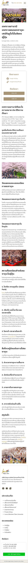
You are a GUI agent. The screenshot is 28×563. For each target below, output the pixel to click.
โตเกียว (3, 293)
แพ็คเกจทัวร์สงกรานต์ (10, 507)
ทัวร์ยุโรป (6, 530)
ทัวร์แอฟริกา (7, 532)
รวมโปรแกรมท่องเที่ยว (10, 501)
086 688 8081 (18, 3)
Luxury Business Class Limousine (13, 514)
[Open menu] (24, 3)
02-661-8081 (13, 544)
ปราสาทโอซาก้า (12, 337)
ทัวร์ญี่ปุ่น (23, 437)
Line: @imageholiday (14, 554)
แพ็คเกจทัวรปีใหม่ (9, 505)
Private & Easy (8, 512)
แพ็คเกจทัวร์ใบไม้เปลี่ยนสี (10, 503)
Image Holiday (6, 41)
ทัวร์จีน (6, 528)
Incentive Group (9, 510)
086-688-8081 (12, 546)
